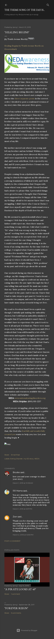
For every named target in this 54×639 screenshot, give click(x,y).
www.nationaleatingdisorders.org (30, 398)
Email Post (15, 455)
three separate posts (24, 98)
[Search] (48, 4)
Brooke (16, 472)
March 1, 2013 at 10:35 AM (23, 483)
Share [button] (6, 455)
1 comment (15, 594)
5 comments (16, 613)
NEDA (36, 459)
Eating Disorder (16, 459)
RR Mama (18, 491)
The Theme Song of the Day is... (24, 9)
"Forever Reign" (16, 608)
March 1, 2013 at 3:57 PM (22, 509)
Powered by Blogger (29, 630)
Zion (15, 516)
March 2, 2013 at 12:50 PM (23, 535)
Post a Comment (12, 541)
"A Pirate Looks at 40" (20, 589)
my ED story (29, 459)
